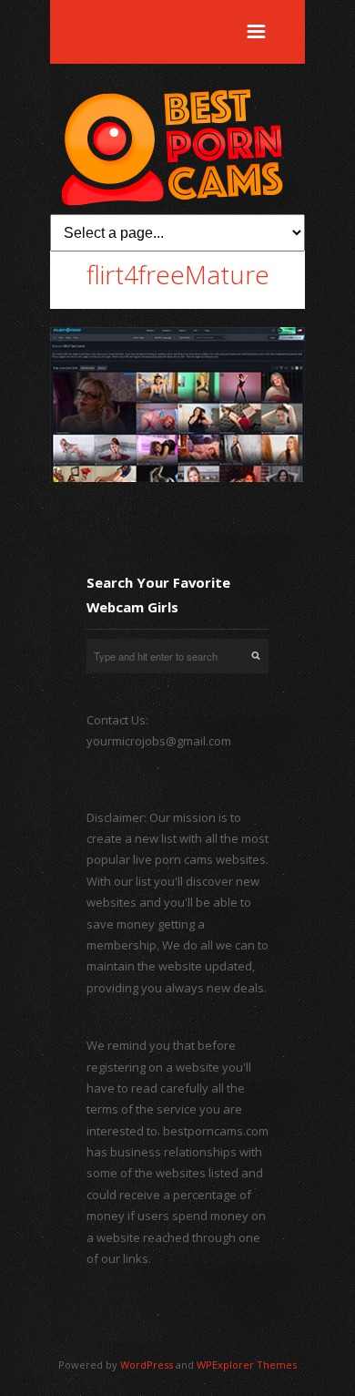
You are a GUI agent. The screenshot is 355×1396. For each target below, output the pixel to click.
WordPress (146, 1364)
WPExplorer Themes (247, 1364)
